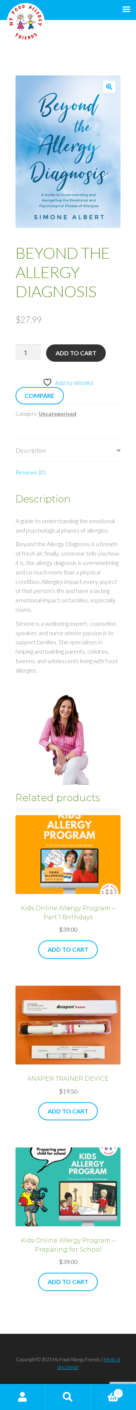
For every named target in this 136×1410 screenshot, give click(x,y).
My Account (22, 1397)
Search (68, 1397)
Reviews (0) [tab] (30, 472)
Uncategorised (57, 413)
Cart (105, 1390)
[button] (109, 87)
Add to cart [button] (68, 949)
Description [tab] (30, 450)
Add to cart (76, 352)
